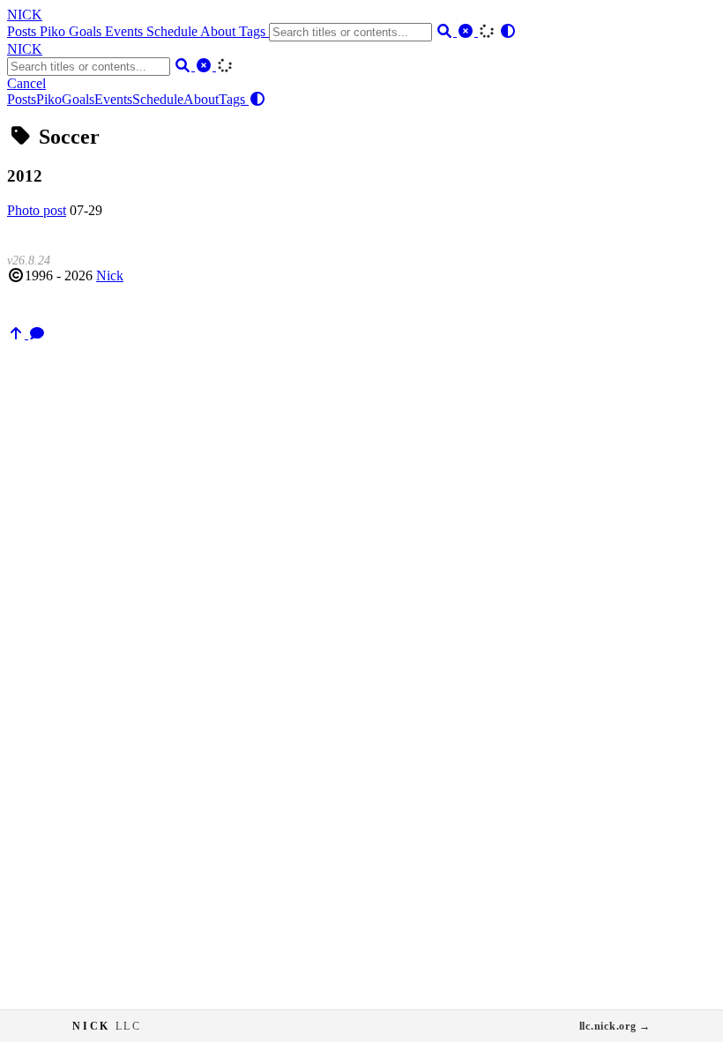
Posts (23, 31)
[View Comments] (37, 333)
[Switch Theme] (508, 31)
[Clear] (467, 31)
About (219, 31)
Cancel (26, 83)
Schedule (173, 31)
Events (125, 31)
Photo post (36, 210)
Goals (87, 31)
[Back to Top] (17, 333)
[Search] (446, 31)
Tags (254, 31)
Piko (54, 31)
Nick (109, 275)
